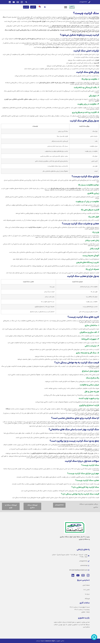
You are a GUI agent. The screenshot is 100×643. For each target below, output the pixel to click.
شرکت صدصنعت (50, 641)
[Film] (18, 2)
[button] (26, 2)
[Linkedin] (10, 2)
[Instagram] (22, 2)
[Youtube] (14, 2)
